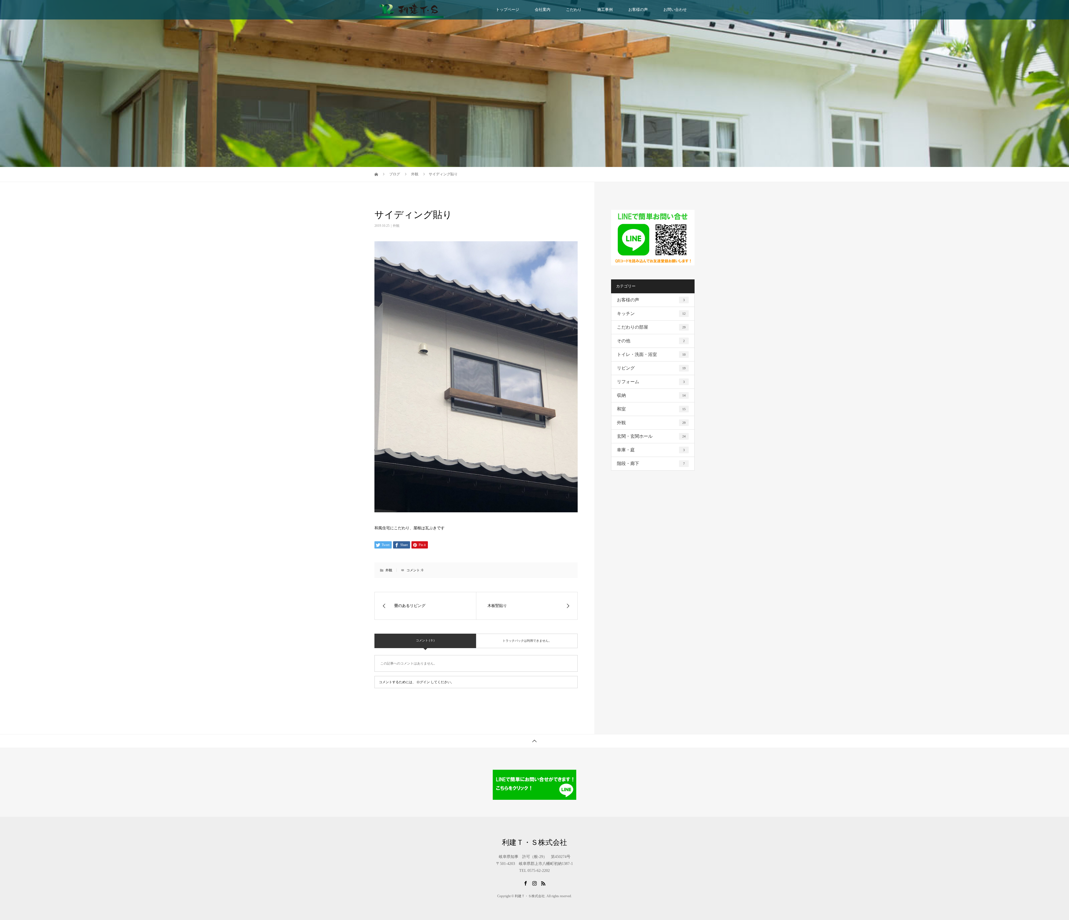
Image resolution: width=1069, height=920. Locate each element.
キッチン (651, 313)
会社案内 (542, 10)
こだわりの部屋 (651, 327)
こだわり (574, 10)
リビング (651, 368)
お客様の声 (638, 10)
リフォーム (651, 381)
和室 (651, 409)
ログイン (423, 682)
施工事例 (605, 10)
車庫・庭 (651, 449)
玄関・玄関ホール (651, 436)
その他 (651, 340)
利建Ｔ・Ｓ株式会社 (534, 842)
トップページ (507, 10)
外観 (396, 226)
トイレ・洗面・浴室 (651, 354)
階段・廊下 (651, 463)
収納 (651, 395)
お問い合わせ (675, 10)
